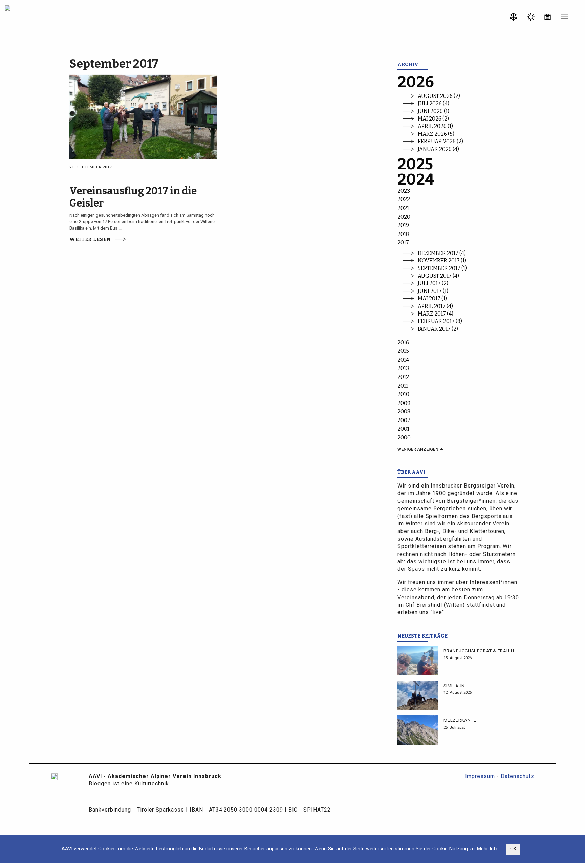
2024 (415, 179)
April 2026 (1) (435, 126)
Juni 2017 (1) (433, 291)
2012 (403, 377)
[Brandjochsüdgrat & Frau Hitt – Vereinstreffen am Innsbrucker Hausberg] (417, 660)
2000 (404, 437)
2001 (403, 429)
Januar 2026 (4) (438, 149)
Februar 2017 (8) (440, 321)
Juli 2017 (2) (433, 283)
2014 (403, 360)
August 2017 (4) (438, 276)
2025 (415, 164)
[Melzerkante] (417, 730)
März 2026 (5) (436, 134)
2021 (403, 208)
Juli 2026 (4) (433, 103)
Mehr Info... (489, 849)
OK (513, 849)
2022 (403, 199)
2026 (415, 82)
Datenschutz (517, 776)
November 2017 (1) (442, 260)
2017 (403, 242)
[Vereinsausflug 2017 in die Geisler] (143, 116)
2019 (403, 225)
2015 (403, 351)
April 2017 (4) (435, 306)
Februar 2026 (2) (440, 141)
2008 (403, 411)
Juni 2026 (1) (433, 111)
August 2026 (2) (439, 96)
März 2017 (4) (435, 313)
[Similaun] (417, 695)
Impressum (480, 776)
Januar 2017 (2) (438, 329)
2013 (403, 368)
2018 (403, 234)
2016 (403, 342)
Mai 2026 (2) (433, 118)
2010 (403, 394)
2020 (403, 217)
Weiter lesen (90, 239)
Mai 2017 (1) (432, 298)
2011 (402, 386)
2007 (403, 420)
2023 (403, 191)
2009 (403, 403)
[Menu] (565, 18)
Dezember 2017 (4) (442, 253)
